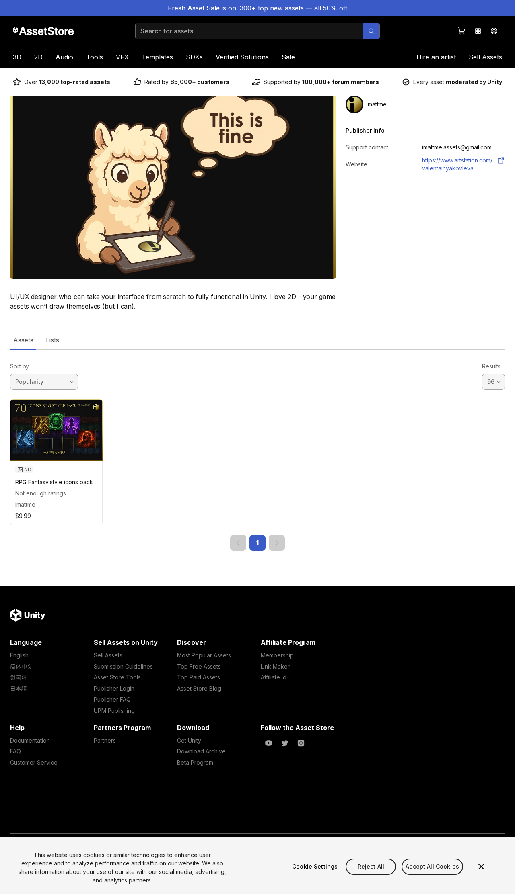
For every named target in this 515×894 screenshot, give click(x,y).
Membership (277, 655)
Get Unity (189, 740)
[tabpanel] (257, 450)
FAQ (15, 751)
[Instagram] (301, 743)
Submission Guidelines (123, 666)
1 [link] (257, 543)
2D (38, 57)
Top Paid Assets (198, 677)
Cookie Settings (315, 866)
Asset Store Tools (117, 677)
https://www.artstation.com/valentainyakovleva (457, 164)
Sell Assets (485, 57)
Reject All (371, 866)
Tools (94, 57)
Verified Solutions (242, 57)
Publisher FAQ (112, 699)
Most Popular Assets (204, 655)
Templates (157, 57)
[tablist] (257, 340)
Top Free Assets (199, 666)
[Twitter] (285, 743)
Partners (105, 740)
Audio (64, 57)
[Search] (371, 31)
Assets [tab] (23, 340)
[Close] (481, 867)
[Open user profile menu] (494, 31)
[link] (238, 543)
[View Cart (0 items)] (462, 31)
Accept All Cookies (432, 866)
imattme (25, 504)
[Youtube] (269, 743)
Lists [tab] (52, 340)
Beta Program (195, 762)
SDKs (194, 57)
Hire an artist (436, 57)
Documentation (30, 740)
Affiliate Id (273, 677)
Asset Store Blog (199, 688)
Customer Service (34, 762)
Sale (288, 57)
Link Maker (275, 666)
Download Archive (201, 751)
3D (17, 57)
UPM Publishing (114, 710)
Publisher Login (114, 688)
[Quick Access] (478, 31)
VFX (122, 57)
